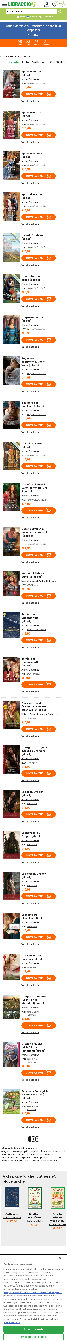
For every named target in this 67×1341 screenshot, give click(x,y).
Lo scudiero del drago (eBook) (31, 278)
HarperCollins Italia (36, 83)
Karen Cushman (12, 1217)
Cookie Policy (12, 1322)
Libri (22, 16)
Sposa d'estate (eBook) (31, 114)
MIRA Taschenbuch (36, 629)
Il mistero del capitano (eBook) (32, 404)
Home (3, 56)
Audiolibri (47, 16)
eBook (33, 16)
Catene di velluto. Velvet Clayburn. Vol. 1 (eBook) (34, 532)
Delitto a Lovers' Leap (34, 1215)
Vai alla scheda (30, 101)
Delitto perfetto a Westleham (57, 1217)
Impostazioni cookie (33, 1336)
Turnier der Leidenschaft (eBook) (29, 618)
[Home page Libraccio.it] (22, 5)
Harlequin (31, 718)
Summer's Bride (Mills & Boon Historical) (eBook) (34, 1094)
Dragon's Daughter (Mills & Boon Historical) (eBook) (33, 1000)
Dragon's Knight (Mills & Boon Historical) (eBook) (33, 1047)
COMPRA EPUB (34, 94)
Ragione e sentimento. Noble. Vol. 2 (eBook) (33, 362)
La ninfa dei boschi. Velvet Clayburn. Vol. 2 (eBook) (34, 488)
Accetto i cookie (33, 1329)
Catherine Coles (34, 1221)
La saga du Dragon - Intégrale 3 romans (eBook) (34, 751)
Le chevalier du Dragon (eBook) (31, 834)
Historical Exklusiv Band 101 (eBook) (32, 575)
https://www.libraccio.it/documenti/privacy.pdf (33, 1292)
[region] (33, 1297)
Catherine (11, 1214)
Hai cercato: (11, 62)
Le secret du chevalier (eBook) (32, 916)
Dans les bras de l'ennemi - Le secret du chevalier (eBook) (34, 706)
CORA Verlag (33, 585)
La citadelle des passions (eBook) (32, 957)
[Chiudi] (60, 1258)
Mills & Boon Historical (33, 1013)
